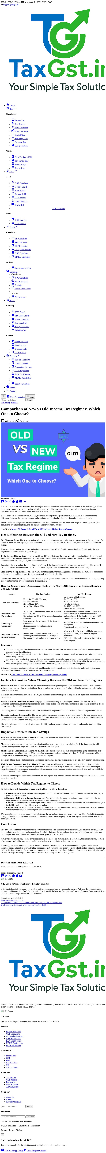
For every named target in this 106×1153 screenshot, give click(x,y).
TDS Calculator (19, 128)
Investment (10, 1082)
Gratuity (16, 285)
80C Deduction (19, 146)
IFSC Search (18, 312)
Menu (30, 396)
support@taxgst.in (10, 4)
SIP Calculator (19, 239)
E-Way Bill (17, 205)
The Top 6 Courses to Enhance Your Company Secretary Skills (39, 675)
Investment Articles (21, 268)
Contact (9, 1099)
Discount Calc (19, 349)
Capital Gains (11, 1063)
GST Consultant (19, 363)
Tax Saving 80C (19, 161)
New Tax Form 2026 (21, 157)
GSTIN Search (19, 187)
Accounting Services (21, 367)
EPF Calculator (19, 246)
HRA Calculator (19, 131)
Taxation (14, 402)
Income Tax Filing (20, 360)
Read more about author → (12, 900)
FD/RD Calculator (20, 257)
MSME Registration (21, 378)
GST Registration (20, 371)
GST (8, 1058)
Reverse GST (18, 194)
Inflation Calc (18, 330)
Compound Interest (21, 250)
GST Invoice (18, 198)
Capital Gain (18, 135)
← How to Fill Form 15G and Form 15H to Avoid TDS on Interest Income (31, 903)
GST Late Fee (19, 220)
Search (29, 400)
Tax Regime (18, 124)
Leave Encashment (21, 289)
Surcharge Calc (19, 138)
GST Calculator (19, 183)
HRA (8, 1060)
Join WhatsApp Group (12, 1151)
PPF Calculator (19, 242)
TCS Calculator (38, 208)
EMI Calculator (19, 342)
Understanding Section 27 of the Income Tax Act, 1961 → (25, 905)
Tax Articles (18, 168)
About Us (10, 1097)
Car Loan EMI (19, 323)
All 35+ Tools (18, 352)
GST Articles (18, 223)
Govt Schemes (12, 1084)
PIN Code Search (20, 316)
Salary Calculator (20, 327)
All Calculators (12, 1087)
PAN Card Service (20, 374)
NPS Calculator (19, 278)
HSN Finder (18, 190)
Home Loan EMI (20, 319)
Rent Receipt (18, 164)
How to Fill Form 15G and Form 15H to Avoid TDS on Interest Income (42, 529)
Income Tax (18, 120)
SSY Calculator (19, 281)
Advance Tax (18, 142)
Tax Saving (5, 402)
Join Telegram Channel (35, 1151)
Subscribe (30, 1117)
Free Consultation (20, 384)
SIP (7, 1065)
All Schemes (18, 297)
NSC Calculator (19, 253)
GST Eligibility (19, 201)
